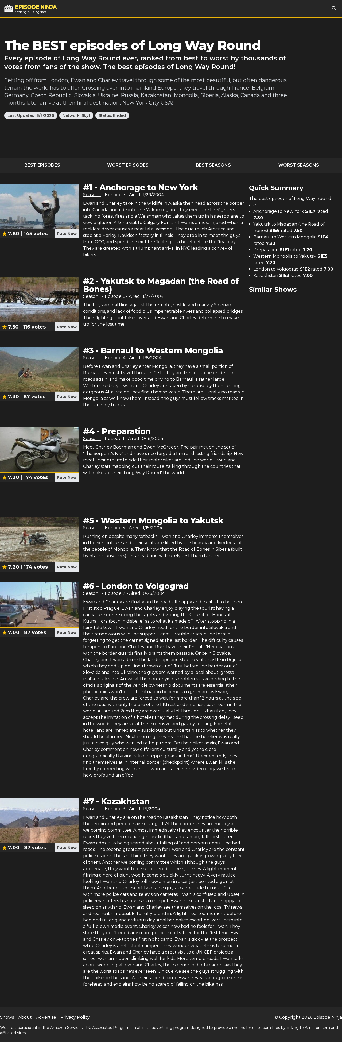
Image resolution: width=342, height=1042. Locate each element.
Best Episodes (42, 165)
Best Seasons (213, 165)
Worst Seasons (298, 165)
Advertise (46, 1017)
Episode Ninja (327, 1017)
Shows (7, 1017)
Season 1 (92, 194)
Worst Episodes (128, 165)
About (25, 1017)
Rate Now (67, 233)
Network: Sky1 (76, 115)
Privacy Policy (75, 1017)
